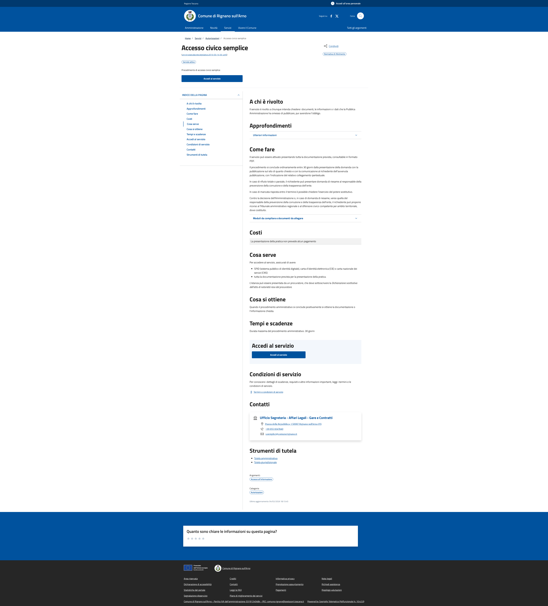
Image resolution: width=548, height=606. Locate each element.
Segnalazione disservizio (195, 595)
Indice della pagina (194, 95)
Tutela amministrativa (265, 458)
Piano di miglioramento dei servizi (246, 595)
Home (188, 38)
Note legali (327, 578)
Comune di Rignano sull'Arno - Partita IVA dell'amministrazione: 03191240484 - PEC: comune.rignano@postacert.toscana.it (244, 601)
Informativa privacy (285, 578)
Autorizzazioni (212, 38)
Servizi (198, 38)
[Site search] (360, 15)
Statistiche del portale (194, 590)
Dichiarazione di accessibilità (197, 584)
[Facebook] (330, 16)
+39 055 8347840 (274, 429)
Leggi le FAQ (236, 590)
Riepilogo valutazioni (332, 590)
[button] (346, 3)
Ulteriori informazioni (265, 135)
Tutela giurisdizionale (265, 462)
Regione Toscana (191, 3)
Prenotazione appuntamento (289, 584)
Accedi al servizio (212, 78)
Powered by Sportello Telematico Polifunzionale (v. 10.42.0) (335, 601)
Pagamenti (281, 590)
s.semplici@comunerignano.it (281, 434)
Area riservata (191, 578)
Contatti (234, 584)
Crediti (233, 578)
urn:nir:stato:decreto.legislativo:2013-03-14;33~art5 (204, 54)
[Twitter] (336, 16)
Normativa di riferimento (334, 53)
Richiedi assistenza (331, 584)
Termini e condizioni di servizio (268, 392)
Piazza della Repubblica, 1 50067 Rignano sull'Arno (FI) (293, 424)
